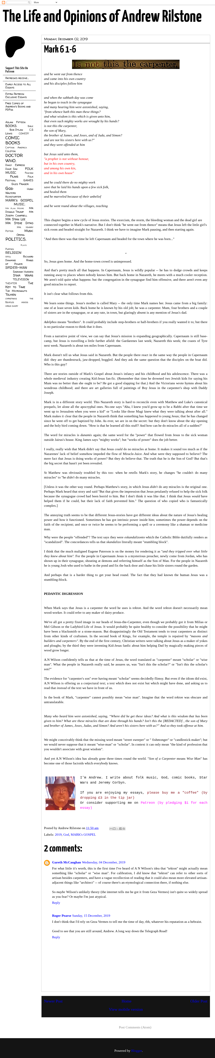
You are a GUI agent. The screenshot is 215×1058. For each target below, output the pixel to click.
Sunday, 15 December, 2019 (91, 915)
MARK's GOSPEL (83, 834)
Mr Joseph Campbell (19, 213)
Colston (10, 151)
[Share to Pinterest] (123, 828)
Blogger (136, 1050)
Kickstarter (13, 196)
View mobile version (126, 1009)
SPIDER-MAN (16, 267)
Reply (56, 902)
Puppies (9, 249)
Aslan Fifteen (15, 122)
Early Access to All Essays (18, 85)
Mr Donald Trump (19, 210)
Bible (30, 126)
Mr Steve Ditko (19, 223)
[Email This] (111, 828)
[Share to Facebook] (120, 828)
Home (127, 1001)
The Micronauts (16, 291)
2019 (58, 834)
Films (14, 176)
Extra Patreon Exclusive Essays (16, 95)
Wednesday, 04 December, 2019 (103, 862)
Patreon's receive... (17, 78)
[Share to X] (117, 828)
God (66, 834)
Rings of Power (19, 262)
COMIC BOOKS (12, 140)
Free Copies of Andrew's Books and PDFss (18, 106)
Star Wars (23, 275)
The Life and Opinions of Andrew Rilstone (102, 17)
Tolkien (10, 294)
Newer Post (53, 1001)
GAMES (28, 180)
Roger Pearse (61, 915)
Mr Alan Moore (14, 208)
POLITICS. (15, 239)
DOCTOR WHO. (14, 157)
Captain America (16, 147)
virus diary (11, 306)
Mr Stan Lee (15, 219)
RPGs (8, 256)
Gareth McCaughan (66, 862)
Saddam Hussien (23, 271)
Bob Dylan (16, 130)
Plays (24, 245)
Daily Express (15, 165)
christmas (11, 298)
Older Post (198, 1001)
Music (28, 231)
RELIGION (13, 252)
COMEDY (24, 133)
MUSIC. (19, 204)
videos (24, 302)
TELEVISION (21, 279)
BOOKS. (11, 126)
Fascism (29, 173)
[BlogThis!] (114, 828)
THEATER (11, 283)
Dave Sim (11, 169)
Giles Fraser (19, 184)
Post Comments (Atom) (135, 1027)
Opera (21, 235)
